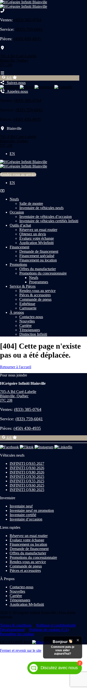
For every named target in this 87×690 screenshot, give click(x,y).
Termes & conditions (16, 625)
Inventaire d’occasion (26, 519)
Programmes (38, 282)
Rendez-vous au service (18, 174)
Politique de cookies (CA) (49, 630)
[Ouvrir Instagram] (44, 87)
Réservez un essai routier (38, 230)
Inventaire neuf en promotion (32, 510)
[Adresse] (2, 48)
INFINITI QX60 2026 (27, 468)
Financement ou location (38, 260)
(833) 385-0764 (27, 19)
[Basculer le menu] (2, 73)
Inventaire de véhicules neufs (41, 208)
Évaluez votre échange (36, 238)
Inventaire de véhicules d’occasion (45, 217)
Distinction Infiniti (33, 334)
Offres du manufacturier (37, 269)
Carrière (25, 325)
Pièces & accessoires (35, 295)
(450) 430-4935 (27, 38)
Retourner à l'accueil (15, 367)
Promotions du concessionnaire (43, 273)
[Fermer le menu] (2, 191)
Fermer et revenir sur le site (20, 650)
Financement (19, 247)
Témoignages (29, 330)
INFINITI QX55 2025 (27, 481)
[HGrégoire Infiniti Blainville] (23, 4)
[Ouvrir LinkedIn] (63, 87)
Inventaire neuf (21, 506)
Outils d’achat (20, 225)
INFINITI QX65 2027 (27, 463)
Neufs (14, 199)
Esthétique (27, 304)
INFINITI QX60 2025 (27, 485)
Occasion (17, 212)
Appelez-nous (16, 91)
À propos (17, 312)
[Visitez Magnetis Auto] (41, 642)
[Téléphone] (2, 11)
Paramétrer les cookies (17, 634)
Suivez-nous (15, 83)
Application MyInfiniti (36, 243)
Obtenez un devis (32, 234)
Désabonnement (12, 630)
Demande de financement (38, 251)
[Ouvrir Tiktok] (27, 87)
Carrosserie (27, 308)
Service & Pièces (23, 286)
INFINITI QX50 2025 (27, 477)
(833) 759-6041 (29, 29)
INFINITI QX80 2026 (27, 472)
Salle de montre (31, 203)
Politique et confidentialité (56, 625)
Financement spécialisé (36, 256)
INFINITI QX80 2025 (27, 490)
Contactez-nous (31, 317)
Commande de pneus (35, 299)
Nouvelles (27, 321)
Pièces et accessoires (25, 570)
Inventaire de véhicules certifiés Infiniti (48, 221)
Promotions (18, 264)
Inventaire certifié (23, 515)
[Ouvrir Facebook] (9, 87)
